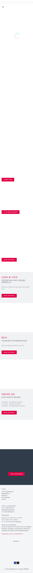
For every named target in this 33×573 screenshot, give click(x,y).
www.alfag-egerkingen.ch (8, 511)
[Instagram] (18, 563)
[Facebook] (15, 563)
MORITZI (26, 569)
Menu (3, 7)
